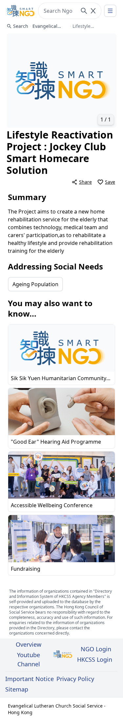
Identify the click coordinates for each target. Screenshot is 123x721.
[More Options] (110, 11)
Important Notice (29, 679)
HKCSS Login (94, 659)
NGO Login (96, 649)
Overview (28, 644)
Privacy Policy (75, 679)
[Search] (84, 11)
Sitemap (16, 689)
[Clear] (93, 11)
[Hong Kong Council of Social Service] (21, 11)
